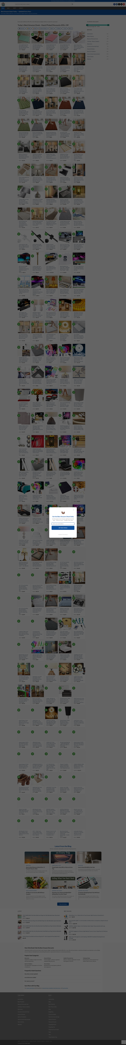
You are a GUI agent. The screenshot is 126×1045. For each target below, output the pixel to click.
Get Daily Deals (63, 527)
